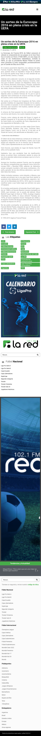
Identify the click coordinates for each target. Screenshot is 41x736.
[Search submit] (37, 355)
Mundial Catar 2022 (8, 647)
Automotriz (5, 671)
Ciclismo (4, 680)
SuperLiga (5, 606)
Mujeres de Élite (6, 698)
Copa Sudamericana (8, 638)
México (4, 724)
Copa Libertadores (7, 603)
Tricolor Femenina (7, 615)
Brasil (3, 715)
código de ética (33, 585)
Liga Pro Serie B (6, 597)
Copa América (6, 632)
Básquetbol (5, 677)
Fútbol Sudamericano (8, 644)
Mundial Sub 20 (6, 656)
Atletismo (5, 668)
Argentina (5, 712)
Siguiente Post (31, 232)
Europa (4, 721)
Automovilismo (6, 674)
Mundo (22, 47)
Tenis (3, 701)
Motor (4, 695)
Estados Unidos (6, 718)
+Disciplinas (5, 704)
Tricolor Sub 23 (6, 618)
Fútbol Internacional (10, 47)
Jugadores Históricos (8, 621)
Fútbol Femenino (7, 641)
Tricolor (4, 612)
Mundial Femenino (7, 650)
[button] (37, 9)
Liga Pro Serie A (6, 594)
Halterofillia (5, 683)
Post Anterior (9, 232)
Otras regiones (6, 727)
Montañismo (6, 692)
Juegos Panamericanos (9, 689)
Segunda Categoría (8, 609)
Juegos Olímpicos (7, 686)
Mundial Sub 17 (6, 653)
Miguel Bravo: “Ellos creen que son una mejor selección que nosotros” (20, 570)
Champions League (8, 629)
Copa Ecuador (6, 600)
